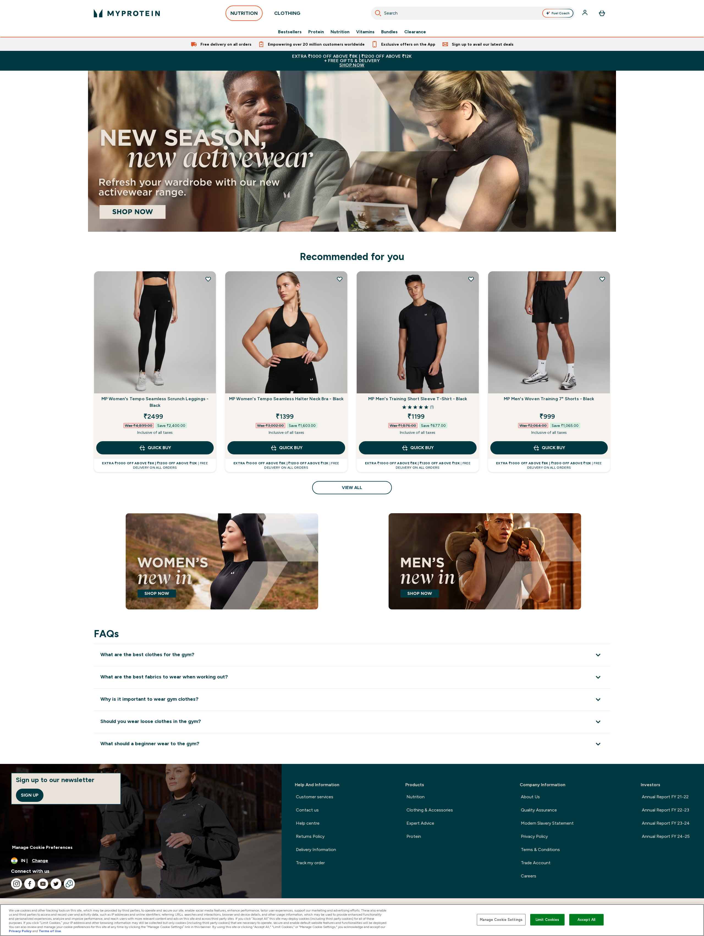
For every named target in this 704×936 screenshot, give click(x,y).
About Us (530, 796)
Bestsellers (290, 32)
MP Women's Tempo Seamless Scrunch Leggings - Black (155, 402)
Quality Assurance (539, 810)
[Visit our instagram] (16, 883)
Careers (528, 876)
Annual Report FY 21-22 (665, 796)
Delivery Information (316, 849)
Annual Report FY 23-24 (666, 823)
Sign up (29, 795)
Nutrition (340, 32)
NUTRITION (244, 13)
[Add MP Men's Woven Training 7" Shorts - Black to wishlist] (602, 279)
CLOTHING (287, 13)
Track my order (310, 862)
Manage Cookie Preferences (42, 847)
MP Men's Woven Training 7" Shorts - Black (549, 398)
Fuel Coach (561, 13)
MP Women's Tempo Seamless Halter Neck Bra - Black (286, 398)
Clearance (415, 32)
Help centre (308, 823)
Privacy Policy (534, 836)
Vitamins (365, 32)
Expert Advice (420, 823)
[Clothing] (352, 151)
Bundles (389, 32)
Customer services (314, 796)
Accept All (586, 920)
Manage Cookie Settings (501, 920)
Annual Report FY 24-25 (666, 836)
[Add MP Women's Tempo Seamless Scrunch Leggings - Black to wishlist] (208, 279)
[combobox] (473, 13)
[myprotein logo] (127, 13)
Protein (316, 32)
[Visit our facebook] (29, 883)
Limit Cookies (547, 920)
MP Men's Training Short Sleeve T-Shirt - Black (417, 398)
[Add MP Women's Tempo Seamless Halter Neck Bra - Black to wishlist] (339, 279)
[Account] (585, 13)
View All (352, 487)
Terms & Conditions (540, 849)
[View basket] (602, 13)
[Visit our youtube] (42, 883)
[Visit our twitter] (56, 883)
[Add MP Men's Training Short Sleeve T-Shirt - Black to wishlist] (471, 279)
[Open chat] (69, 883)
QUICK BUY (159, 447)
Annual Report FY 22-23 (665, 810)
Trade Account (536, 862)
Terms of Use (50, 931)
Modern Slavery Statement (547, 823)
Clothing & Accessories (429, 810)
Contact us (307, 810)
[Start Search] (378, 13)
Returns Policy (310, 836)
